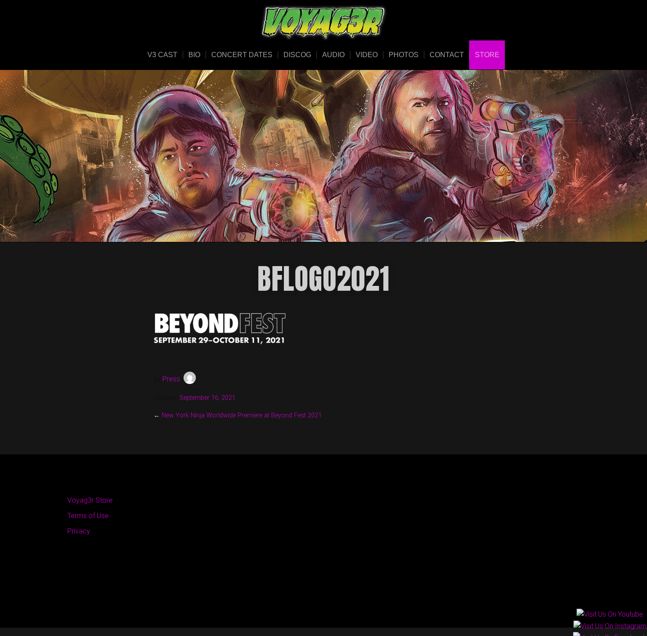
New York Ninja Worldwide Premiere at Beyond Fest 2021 (242, 415)
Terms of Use (88, 516)
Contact (447, 54)
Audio (333, 54)
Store (487, 54)
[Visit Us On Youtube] (609, 615)
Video (367, 54)
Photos (404, 54)
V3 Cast (162, 54)
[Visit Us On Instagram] (610, 626)
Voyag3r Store (90, 500)
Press (171, 379)
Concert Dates (241, 54)
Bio (194, 54)
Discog (297, 54)
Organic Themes (340, 607)
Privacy (78, 531)
